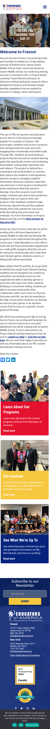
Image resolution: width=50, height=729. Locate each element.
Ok (14, 725)
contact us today (16, 337)
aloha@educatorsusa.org (21, 636)
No (21, 725)
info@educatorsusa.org (21, 651)
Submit (25, 601)
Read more (9, 430)
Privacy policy (32, 725)
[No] (46, 719)
